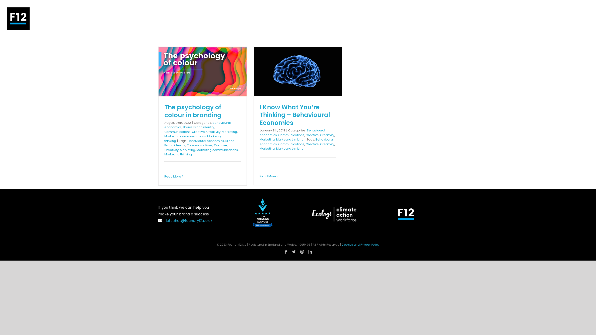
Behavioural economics (206, 141)
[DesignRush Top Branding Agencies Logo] (263, 200)
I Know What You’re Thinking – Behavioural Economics (295, 115)
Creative (198, 132)
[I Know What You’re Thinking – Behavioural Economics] (298, 71)
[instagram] (302, 252)
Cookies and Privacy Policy (360, 245)
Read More (172, 176)
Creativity (213, 132)
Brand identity (203, 127)
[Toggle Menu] (585, 19)
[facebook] (286, 252)
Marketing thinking (178, 154)
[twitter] (294, 252)
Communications (177, 132)
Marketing (229, 132)
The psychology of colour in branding (192, 111)
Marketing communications (185, 136)
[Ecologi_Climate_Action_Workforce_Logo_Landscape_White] (334, 208)
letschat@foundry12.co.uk (188, 220)
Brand (187, 127)
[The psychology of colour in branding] (203, 71)
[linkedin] (310, 252)
